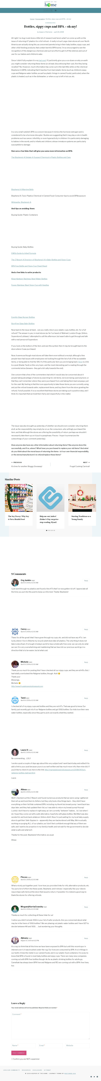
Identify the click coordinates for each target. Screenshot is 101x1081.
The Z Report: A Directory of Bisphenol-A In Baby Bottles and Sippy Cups (41, 260)
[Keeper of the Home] (50, 4)
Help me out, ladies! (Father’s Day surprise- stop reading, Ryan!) (49, 519)
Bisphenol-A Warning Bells (22, 189)
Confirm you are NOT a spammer (26, 1059)
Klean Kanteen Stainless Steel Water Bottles (29, 279)
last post (42, 60)
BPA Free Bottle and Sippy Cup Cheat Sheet (29, 266)
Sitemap (47, 1070)
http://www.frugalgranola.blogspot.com (27, 686)
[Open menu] (56, 10)
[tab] (46, 530)
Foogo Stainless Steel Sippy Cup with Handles (30, 285)
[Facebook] (91, 1076)
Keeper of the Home (45, 32)
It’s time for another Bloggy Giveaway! (26, 464)
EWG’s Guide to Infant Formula (23, 253)
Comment (16, 1014)
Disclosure (37, 1070)
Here (80, 362)
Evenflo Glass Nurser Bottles (23, 317)
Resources (26, 1070)
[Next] (94, 506)
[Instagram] (97, 1076)
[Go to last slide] (7, 506)
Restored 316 (70, 1073)
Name (15, 1045)
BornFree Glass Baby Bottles (23, 324)
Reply (86, 581)
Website (69, 1045)
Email (42, 1045)
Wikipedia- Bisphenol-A (21, 202)
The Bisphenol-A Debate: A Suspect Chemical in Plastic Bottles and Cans (41, 157)
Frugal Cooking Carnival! (80, 464)
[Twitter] (94, 1076)
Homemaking (50, 22)
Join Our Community (11, 1070)
